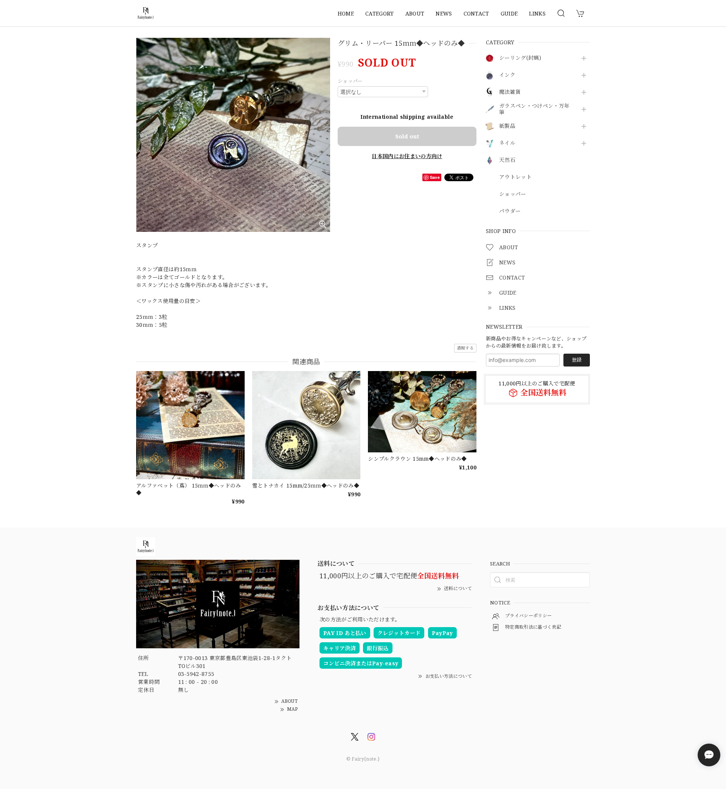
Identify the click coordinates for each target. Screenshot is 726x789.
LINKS (537, 13)
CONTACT (476, 13)
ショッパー (512, 194)
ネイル (507, 143)
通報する (465, 348)
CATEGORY (379, 13)
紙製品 (507, 126)
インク (507, 75)
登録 (577, 359)
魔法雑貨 (510, 92)
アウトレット (515, 177)
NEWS (444, 13)
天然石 (507, 160)
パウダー (510, 211)
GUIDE (509, 13)
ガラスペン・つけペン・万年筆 (534, 109)
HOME (346, 13)
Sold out (407, 136)
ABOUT (415, 13)
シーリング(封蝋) (520, 58)
